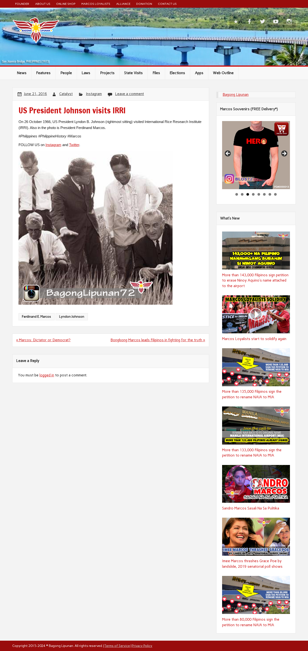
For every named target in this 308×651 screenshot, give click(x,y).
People (66, 73)
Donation (144, 4)
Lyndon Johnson (71, 316)
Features (43, 73)
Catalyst (66, 94)
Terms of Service (117, 646)
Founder (22, 4)
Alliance (123, 4)
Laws (86, 73)
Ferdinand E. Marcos (36, 316)
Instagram (94, 94)
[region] (256, 155)
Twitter (74, 145)
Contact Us (167, 4)
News (21, 73)
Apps (199, 73)
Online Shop (66, 4)
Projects (107, 73)
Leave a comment (129, 94)
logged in (46, 375)
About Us (42, 4)
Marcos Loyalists (95, 4)
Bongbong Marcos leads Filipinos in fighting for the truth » (157, 340)
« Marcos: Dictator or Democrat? (43, 340)
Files (156, 73)
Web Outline (223, 73)
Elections (177, 73)
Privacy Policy (142, 646)
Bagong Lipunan (236, 94)
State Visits (133, 73)
